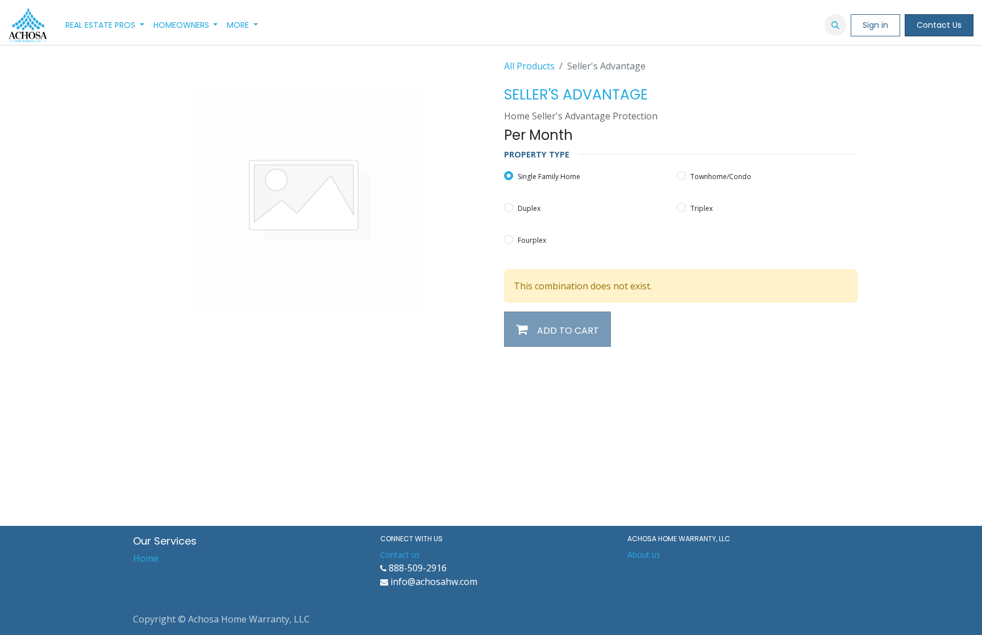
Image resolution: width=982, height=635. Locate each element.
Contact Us (939, 25)
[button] (835, 25)
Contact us (400, 554)
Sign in (875, 25)
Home (146, 558)
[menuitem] (105, 25)
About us (643, 554)
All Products (529, 66)
